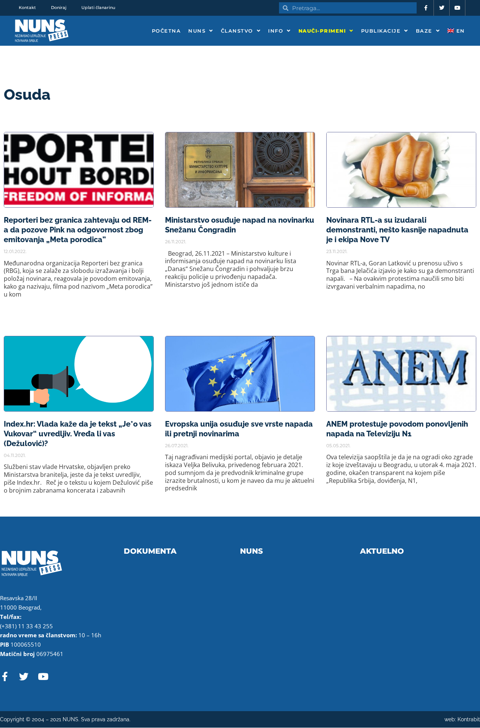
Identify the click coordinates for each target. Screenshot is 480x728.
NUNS (197, 31)
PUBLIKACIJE (381, 31)
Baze (424, 31)
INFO (275, 31)
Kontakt (27, 7)
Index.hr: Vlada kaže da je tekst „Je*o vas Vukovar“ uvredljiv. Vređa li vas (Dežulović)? (78, 433)
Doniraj (58, 7)
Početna (166, 31)
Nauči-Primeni (322, 31)
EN (459, 31)
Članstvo (237, 31)
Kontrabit (469, 719)
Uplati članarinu (98, 7)
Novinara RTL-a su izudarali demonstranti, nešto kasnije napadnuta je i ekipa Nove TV (397, 230)
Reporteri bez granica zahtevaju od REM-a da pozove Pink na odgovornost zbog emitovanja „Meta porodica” (78, 230)
